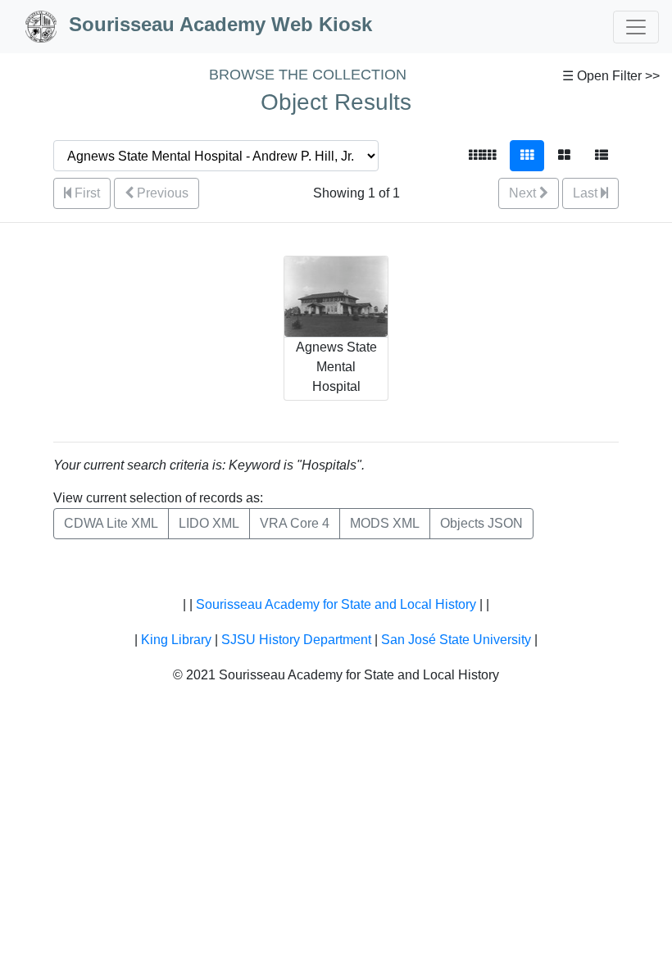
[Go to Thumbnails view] (527, 155)
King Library (176, 640)
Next (524, 193)
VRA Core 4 (294, 523)
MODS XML (385, 523)
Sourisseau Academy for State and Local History (336, 604)
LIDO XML (209, 523)
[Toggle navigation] (636, 27)
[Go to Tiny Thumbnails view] (482, 155)
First (85, 193)
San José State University (456, 640)
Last (587, 193)
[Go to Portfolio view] (564, 155)
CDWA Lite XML (111, 523)
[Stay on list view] (601, 155)
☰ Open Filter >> (611, 76)
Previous (161, 193)
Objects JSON (481, 523)
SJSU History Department (296, 640)
